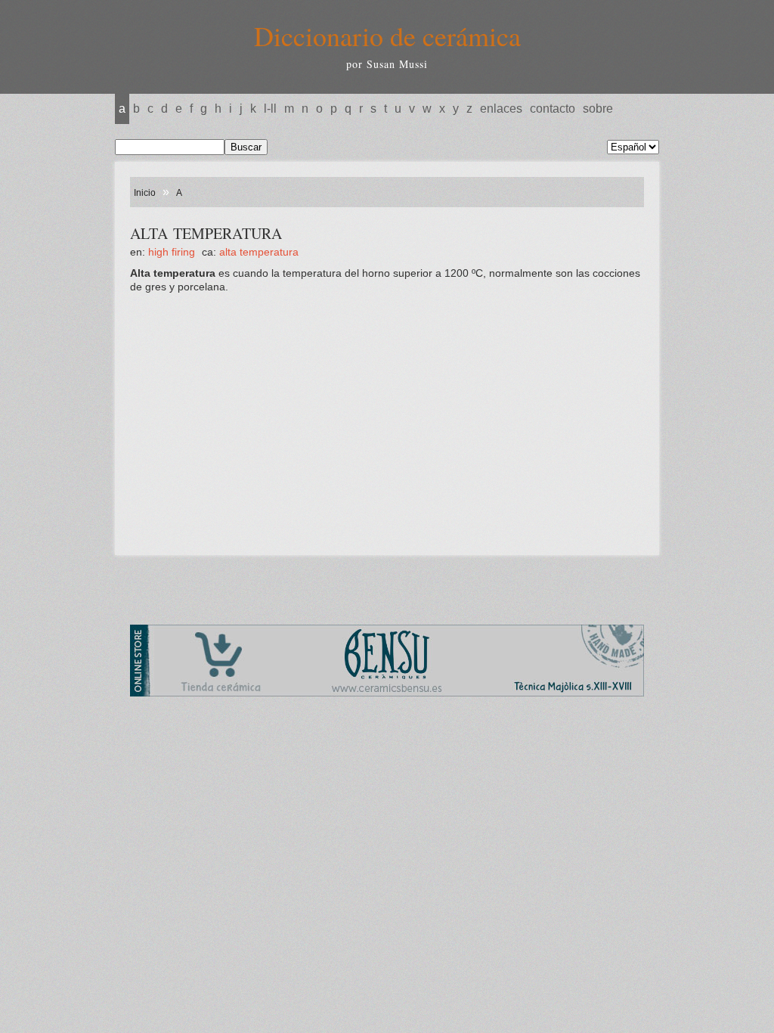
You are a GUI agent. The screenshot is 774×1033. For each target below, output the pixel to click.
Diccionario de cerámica (387, 35)
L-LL (270, 108)
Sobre (598, 108)
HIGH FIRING (171, 252)
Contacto (552, 108)
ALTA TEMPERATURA (259, 252)
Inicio (145, 193)
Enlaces (501, 108)
